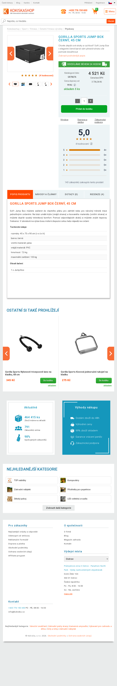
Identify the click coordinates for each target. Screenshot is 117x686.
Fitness (33, 29)
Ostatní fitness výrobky (51, 29)
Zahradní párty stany (58, 626)
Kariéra (27, 3)
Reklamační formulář (18, 540)
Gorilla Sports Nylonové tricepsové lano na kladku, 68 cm (28, 373)
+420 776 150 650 (16, 608)
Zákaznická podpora (100, 121)
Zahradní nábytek (67, 629)
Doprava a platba (82, 121)
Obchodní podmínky (18, 548)
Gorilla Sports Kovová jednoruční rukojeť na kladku (84, 373)
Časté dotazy (7, 3)
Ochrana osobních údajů (20, 552)
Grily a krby (52, 629)
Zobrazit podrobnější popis (71, 56)
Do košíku (48, 380)
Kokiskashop (13, 29)
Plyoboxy (69, 29)
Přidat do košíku (84, 109)
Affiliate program (16, 556)
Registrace (100, 3)
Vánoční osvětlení (38, 626)
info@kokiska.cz (16, 612)
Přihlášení (88, 3)
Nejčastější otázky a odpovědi (23, 532)
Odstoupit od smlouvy (19, 536)
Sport (25, 29)
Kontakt (36, 3)
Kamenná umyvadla (78, 626)
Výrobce (64, 120)
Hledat (111, 21)
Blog (18, 3)
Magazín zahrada (72, 540)
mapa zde (68, 594)
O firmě (67, 532)
